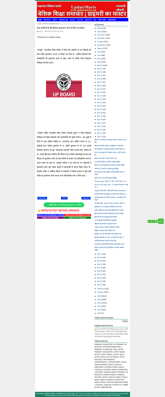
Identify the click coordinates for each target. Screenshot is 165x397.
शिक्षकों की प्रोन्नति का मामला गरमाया (105, 224)
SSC (95, 19)
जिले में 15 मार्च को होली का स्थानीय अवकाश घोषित (109, 165)
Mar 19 (100, 109)
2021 (99, 306)
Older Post (86, 198)
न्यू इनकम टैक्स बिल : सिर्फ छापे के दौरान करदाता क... (111, 191)
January (100, 292)
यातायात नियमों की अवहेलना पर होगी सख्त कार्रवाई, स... (111, 194)
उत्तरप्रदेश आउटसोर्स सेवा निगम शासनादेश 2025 (109, 244)
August (100, 48)
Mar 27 (100, 82)
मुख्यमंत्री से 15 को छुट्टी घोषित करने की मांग (108, 207)
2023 (99, 300)
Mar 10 (100, 254)
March (99, 65)
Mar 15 (100, 123)
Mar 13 (100, 130)
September (101, 45)
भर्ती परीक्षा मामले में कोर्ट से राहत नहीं (105, 241)
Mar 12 (100, 133)
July (99, 52)
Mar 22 (100, 99)
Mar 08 (100, 261)
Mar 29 (100, 75)
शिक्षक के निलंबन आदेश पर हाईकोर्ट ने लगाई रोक (109, 146)
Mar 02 (100, 281)
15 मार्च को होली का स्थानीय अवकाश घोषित (107, 162)
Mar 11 (100, 137)
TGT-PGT (80, 19)
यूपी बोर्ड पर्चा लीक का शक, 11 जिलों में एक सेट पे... (110, 237)
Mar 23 (100, 96)
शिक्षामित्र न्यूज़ (63, 19)
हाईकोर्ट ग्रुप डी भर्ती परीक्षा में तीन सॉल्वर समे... (108, 234)
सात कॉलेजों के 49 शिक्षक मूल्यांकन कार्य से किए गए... (110, 149)
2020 (99, 310)
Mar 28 (100, 79)
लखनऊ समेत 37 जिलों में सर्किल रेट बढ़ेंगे (107, 227)
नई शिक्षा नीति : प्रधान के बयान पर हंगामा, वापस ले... (110, 203)
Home (40, 19)
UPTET (55, 19)
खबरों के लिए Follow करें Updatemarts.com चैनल (65, 205)
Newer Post (42, 198)
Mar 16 (100, 119)
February (100, 289)
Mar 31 (100, 69)
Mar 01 (100, 285)
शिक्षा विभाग (47, 19)
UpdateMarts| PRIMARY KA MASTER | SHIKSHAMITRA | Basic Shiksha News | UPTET (58, 393)
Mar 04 (100, 274)
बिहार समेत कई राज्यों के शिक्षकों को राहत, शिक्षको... (110, 213)
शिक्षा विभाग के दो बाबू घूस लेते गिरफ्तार (106, 217)
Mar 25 (100, 89)
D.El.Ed (72, 19)
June (99, 55)
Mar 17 (100, 116)
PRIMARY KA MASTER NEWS (54, 31)
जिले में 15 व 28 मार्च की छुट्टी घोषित (106, 178)
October (100, 42)
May (99, 59)
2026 (99, 28)
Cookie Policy (117, 395)
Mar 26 (100, 85)
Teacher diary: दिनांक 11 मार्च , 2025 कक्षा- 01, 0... (111, 181)
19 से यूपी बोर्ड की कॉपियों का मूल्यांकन (106, 220)
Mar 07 (100, 264)
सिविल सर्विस (102, 19)
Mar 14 (100, 126)
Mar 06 (100, 268)
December (101, 35)
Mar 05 (100, 271)
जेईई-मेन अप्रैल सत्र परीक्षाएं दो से (105, 230)
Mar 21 (100, 102)
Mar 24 (100, 92)
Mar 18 (100, 113)
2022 (99, 303)
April (99, 62)
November (101, 38)
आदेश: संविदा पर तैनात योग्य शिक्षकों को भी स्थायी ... (110, 210)
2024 (99, 296)
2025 (99, 32)
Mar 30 (100, 72)
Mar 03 (100, 278)
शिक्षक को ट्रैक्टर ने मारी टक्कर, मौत (106, 158)
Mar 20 (100, 106)
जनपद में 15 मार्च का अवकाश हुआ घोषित (106, 169)
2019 (99, 313)
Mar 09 (100, 257)
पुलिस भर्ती (88, 19)
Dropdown (112, 19)
